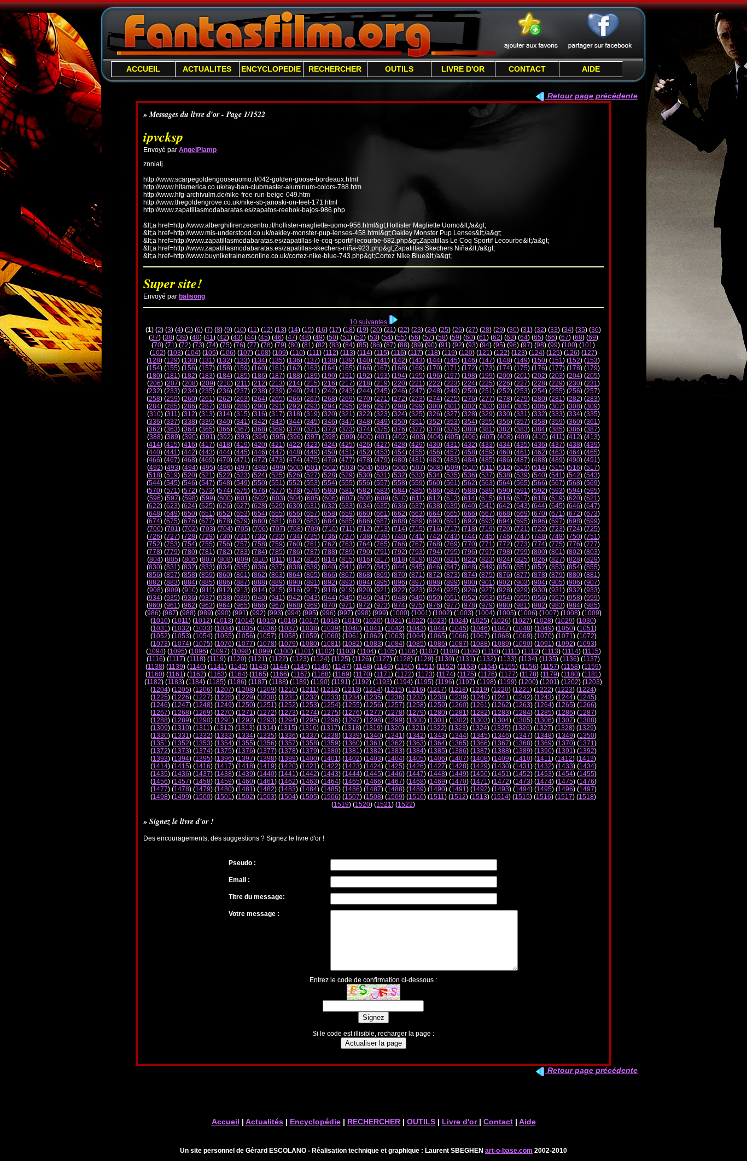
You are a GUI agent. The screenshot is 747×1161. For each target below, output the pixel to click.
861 (242, 575)
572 (189, 490)
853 (557, 567)
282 (574, 398)
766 (399, 544)
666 (469, 513)
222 (434, 383)
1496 (565, 789)
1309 (160, 728)
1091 (544, 643)
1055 (224, 636)
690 (434, 521)
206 (155, 383)
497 (242, 467)
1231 (288, 697)
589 (487, 490)
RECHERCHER (334, 69)
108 (263, 353)
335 (592, 414)
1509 (394, 797)
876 (504, 575)
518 (154, 475)
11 (253, 330)
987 (170, 613)
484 (469, 460)
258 (154, 398)
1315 (287, 728)
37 (155, 337)
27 (472, 330)
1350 (586, 735)
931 (557, 590)
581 (347, 490)
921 (382, 590)
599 (207, 498)
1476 (586, 781)
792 (399, 552)
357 (522, 421)
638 (434, 506)
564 (504, 483)
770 (469, 544)
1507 (352, 797)
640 (469, 506)
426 (364, 444)
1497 (586, 789)
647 (592, 506)
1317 (330, 728)
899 (452, 582)
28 (485, 330)
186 (259, 376)
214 (294, 383)
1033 (203, 628)
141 (382, 360)
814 (329, 559)
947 (382, 598)
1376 (245, 751)
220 (399, 383)
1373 (181, 751)
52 (360, 337)
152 (574, 360)
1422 (331, 766)
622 (154, 506)
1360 (352, 743)
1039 (331, 628)
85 (362, 345)
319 (312, 414)
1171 (383, 674)
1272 (267, 712)
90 (431, 345)
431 (452, 444)
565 (522, 483)
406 (470, 437)
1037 (288, 628)
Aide (527, 1121)
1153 (466, 666)
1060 (331, 636)
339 (207, 421)
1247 (181, 705)
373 (347, 429)
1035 (245, 628)
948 (399, 598)
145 (452, 360)
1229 (245, 697)
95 (499, 345)
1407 (458, 758)
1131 (465, 659)
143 (417, 360)
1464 (331, 781)
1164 (238, 674)
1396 (224, 758)
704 (225, 529)
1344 (458, 735)
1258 (416, 705)
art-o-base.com (509, 1150)
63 (510, 337)
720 (504, 529)
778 (154, 552)
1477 (160, 789)
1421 (309, 766)
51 (346, 337)
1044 (437, 628)
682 (294, 521)
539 (522, 475)
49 (319, 337)
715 (417, 529)
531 (382, 475)
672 (574, 513)
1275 (331, 712)
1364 (437, 743)
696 (539, 521)
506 (400, 467)
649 (172, 513)
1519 (341, 804)
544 (154, 483)
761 (312, 544)
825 (522, 559)
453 (382, 452)
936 (189, 598)
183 (207, 376)
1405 (416, 758)
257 (592, 391)
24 (431, 330)
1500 (203, 797)
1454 (565, 774)
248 (434, 391)
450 (329, 452)
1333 (224, 735)
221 (417, 383)
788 (329, 552)
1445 (373, 774)
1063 (394, 636)
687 (382, 521)
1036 (267, 628)
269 (347, 398)
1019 (351, 621)
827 (557, 559)
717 (452, 529)
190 (329, 376)
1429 (480, 766)
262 (224, 398)
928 (504, 590)
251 (487, 391)
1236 (394, 697)
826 (539, 559)
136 (294, 360)
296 (364, 406)
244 (364, 391)
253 (522, 391)
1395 (203, 758)
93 (472, 345)
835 (242, 567)
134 (259, 360)
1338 (331, 735)
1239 (458, 697)
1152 (446, 666)
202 (539, 376)
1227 (203, 697)
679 (242, 521)
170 (434, 368)
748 (539, 536)
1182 (154, 682)
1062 (373, 636)
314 (224, 414)
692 (469, 521)
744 (469, 536)
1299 (394, 720)
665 (452, 513)
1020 (373, 621)
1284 (522, 712)
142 (399, 360)
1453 (544, 774)
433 (487, 444)
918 (329, 590)
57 (428, 337)
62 (496, 337)
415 (172, 444)
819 (417, 559)
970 (329, 605)
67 (565, 337)
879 (557, 575)
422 (294, 444)
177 (557, 368)
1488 (394, 789)
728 (189, 536)
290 (259, 406)
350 (399, 421)
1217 (437, 689)
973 (382, 605)
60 (469, 337)
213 (277, 383)
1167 (300, 674)
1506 (331, 797)
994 (293, 613)
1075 (203, 643)
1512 (458, 797)
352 (434, 421)
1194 (403, 682)
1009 (591, 613)
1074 (181, 643)
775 (557, 544)
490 (574, 460)
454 (399, 452)
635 (382, 506)
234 (189, 391)
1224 (586, 689)
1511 (437, 797)
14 (294, 330)
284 (154, 406)
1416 (203, 766)
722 (539, 529)
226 (504, 383)
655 (277, 513)
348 (364, 421)
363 (172, 429)
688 (399, 521)
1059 (309, 636)
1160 (155, 674)
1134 (528, 659)
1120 (237, 659)
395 (277, 437)
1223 (565, 689)
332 (539, 414)
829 (592, 559)
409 (522, 437)
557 (382, 483)
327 (452, 414)
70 (157, 345)
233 (172, 391)
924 (434, 590)
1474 (544, 781)
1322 (437, 728)
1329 (586, 728)
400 (365, 437)
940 (259, 598)
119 (449, 353)
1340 (373, 735)
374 (364, 429)
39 (182, 337)
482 (434, 460)
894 (364, 582)
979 (487, 605)
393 (242, 437)
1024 (458, 621)
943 (312, 598)
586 (434, 490)
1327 (543, 728)
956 (539, 598)
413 (592, 437)
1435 (160, 774)
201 (522, 376)
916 (294, 590)
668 (504, 513)
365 (207, 429)
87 (390, 345)
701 (172, 529)
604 (295, 498)
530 (364, 475)
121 (484, 353)
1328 (565, 728)
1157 (549, 666)
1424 (373, 766)
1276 (352, 712)
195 (417, 376)
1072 (586, 636)
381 (487, 429)
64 (524, 337)
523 (242, 475)
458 (469, 452)
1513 (479, 797)
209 (207, 383)
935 (172, 598)
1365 (458, 743)
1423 (352, 766)
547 (207, 483)
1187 (257, 682)
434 (504, 444)
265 (277, 398)
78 (267, 345)
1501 (224, 797)
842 (364, 567)
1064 (416, 636)
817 (382, 559)
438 (574, 444)
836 (259, 567)
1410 (522, 758)
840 (329, 567)
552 (294, 483)
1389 (522, 751)
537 (487, 475)
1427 (437, 766)
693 (487, 521)
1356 (267, 743)
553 (312, 483)
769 (452, 544)
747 (522, 536)
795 (452, 552)
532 (399, 475)
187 (277, 376)
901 (487, 582)
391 (207, 437)
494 (190, 467)
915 (277, 590)
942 (294, 598)
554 (329, 483)
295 (347, 406)
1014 (245, 621)
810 (260, 559)
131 (207, 360)
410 (540, 437)
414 (154, 444)
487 (522, 460)
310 (155, 414)
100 (569, 345)
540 (539, 475)
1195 (424, 682)
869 (382, 575)
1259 (437, 705)
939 (242, 598)
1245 (586, 697)
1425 (394, 766)
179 (592, 368)
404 (435, 437)
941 (277, 598)
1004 (485, 613)
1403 (373, 758)
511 (487, 467)
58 (442, 337)
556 (364, 483)
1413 (586, 758)
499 (277, 467)
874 (469, 575)
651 (207, 513)
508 (435, 467)
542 (574, 475)
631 (312, 506)
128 (154, 360)
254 (539, 391)
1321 (415, 728)
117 (415, 353)
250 (469, 391)
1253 (309, 705)
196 (434, 376)
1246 (160, 705)
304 (504, 406)
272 (399, 398)
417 (207, 444)
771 (487, 544)
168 (399, 368)
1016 (287, 621)
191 (347, 376)
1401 (331, 758)
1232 (309, 697)
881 (592, 575)
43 (237, 337)
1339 (352, 735)
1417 (224, 766)
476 (329, 460)
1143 (259, 666)
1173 (425, 674)
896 (399, 582)
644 (539, 506)
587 (452, 490)
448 (294, 452)
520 (189, 475)
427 (382, 444)
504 (365, 467)
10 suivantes (368, 322)
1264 (544, 705)
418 (224, 444)
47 (291, 337)
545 (172, 483)
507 (417, 467)
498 (260, 467)
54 (387, 337)
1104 (366, 651)
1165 (259, 674)
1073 (160, 643)
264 (259, 398)
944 (329, 598)
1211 (309, 689)
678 (224, 521)
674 (154, 521)
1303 (480, 720)
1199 (507, 682)
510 (470, 467)
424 (329, 444)
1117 (176, 659)
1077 (245, 643)
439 (592, 444)
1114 (571, 651)
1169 (342, 674)
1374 (203, 751)
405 (452, 437)
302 (469, 406)
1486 (352, 789)
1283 (501, 712)
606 (330, 498)
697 (557, 521)
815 (347, 559)
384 (539, 429)
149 (522, 360)
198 (469, 376)
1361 (373, 743)
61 (483, 337)
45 (264, 337)
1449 (458, 774)
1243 (544, 697)
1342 (416, 735)
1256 (373, 705)
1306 (544, 720)
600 (225, 498)
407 (487, 437)
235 (207, 391)
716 (434, 529)
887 (242, 582)
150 (539, 360)
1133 (507, 659)
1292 (245, 720)
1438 (224, 774)
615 (487, 498)
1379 (309, 751)
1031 (160, 628)
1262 (501, 705)
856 (154, 575)
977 (452, 605)
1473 (522, 781)
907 (592, 582)
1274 (309, 712)
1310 (181, 728)
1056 (245, 636)
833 (207, 567)
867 (347, 575)
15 (308, 330)
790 (364, 552)
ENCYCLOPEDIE (271, 69)
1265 (565, 705)
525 (277, 475)
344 (294, 421)
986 (153, 613)
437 (557, 444)
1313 (245, 728)
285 (172, 406)
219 (382, 383)
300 (434, 406)
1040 (352, 628)
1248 (203, 705)
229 (557, 383)
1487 (373, 789)
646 (574, 506)
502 (330, 467)
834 (224, 567)
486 (504, 460)
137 (312, 360)
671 (557, 513)
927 (487, 590)
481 (417, 460)
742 (434, 536)
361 (592, 421)
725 (592, 529)
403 (417, 437)
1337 (309, 735)
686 (364, 521)
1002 (442, 613)
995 (310, 613)
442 (189, 452)
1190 (320, 682)
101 (587, 345)
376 (399, 429)
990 (223, 613)
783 (242, 552)
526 (294, 475)
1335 (267, 735)
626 (224, 506)
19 (362, 330)
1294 (288, 720)
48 (305, 337)
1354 (224, 743)
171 (452, 368)
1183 (174, 682)
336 (154, 421)
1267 (160, 712)
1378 (288, 751)
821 (452, 559)
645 (557, 506)
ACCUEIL (143, 69)
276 (469, 398)
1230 (267, 697)
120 (466, 353)
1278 (394, 712)
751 (592, 536)
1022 (415, 621)
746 (504, 536)
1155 (508, 666)
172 (469, 368)
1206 (203, 689)
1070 (544, 636)
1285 (544, 712)
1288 (160, 720)
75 (226, 345)
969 (312, 605)
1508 (373, 797)
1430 (501, 766)
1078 (267, 643)
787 (312, 552)
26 (458, 330)
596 (155, 498)
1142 (238, 666)
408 (505, 437)
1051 (586, 628)
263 (242, 398)
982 (539, 605)
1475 (565, 781)
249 (452, 391)
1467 (394, 781)
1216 (415, 689)
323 (382, 414)
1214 (373, 689)
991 (240, 613)
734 (294, 536)
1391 (565, 751)
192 (364, 376)
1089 (501, 643)
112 (330, 353)
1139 (175, 666)
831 (172, 567)
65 (537, 337)
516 (574, 467)
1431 (522, 766)
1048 (522, 628)
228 (539, 383)
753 (172, 544)
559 (417, 483)
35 (581, 330)
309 (592, 406)
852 (539, 567)
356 (504, 421)
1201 (549, 682)
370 (294, 429)
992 (258, 613)
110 (297, 353)
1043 (416, 628)
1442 (309, 774)
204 (574, 376)
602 (260, 498)
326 (434, 414)
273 (417, 398)
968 (294, 605)
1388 (501, 751)
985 (592, 605)
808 (225, 559)
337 (172, 421)
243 (347, 391)
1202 (571, 682)
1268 (181, 712)
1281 (458, 712)
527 (312, 475)
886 (224, 582)
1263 (522, 705)
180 (154, 376)
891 (312, 582)
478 (364, 460)
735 (312, 536)
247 (417, 391)
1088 (480, 643)
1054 (203, 636)
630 (294, 506)
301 (452, 406)
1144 (279, 666)
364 (189, 429)
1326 (522, 728)
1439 (245, 774)
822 (469, 559)
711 (347, 529)
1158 (570, 666)
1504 (288, 797)
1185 (216, 682)
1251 (267, 705)
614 (469, 498)
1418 (245, 766)
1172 (404, 674)
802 (574, 552)
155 (172, 368)
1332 (203, 735)
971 (347, 605)
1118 (196, 659)
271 (382, 398)
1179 (549, 674)
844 (399, 567)
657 (312, 513)
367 (242, 429)
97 (526, 345)
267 (312, 398)
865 (312, 575)
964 (224, 605)
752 (154, 544)
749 (557, 536)
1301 (437, 720)
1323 (458, 728)
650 (189, 513)
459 (487, 452)
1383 (394, 751)
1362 (394, 743)
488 (539, 460)
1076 (224, 643)
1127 (382, 659)
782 (224, 552)
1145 (300, 666)
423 (312, 444)
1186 (237, 682)
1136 (569, 659)
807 (207, 559)
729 (207, 536)
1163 (217, 674)
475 (312, 460)
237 (242, 391)
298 (399, 406)
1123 (299, 659)
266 (294, 398)
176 (539, 368)
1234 (352, 697)
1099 (262, 651)
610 (400, 498)
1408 (480, 758)
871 (417, 575)
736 (329, 536)
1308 (586, 720)
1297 (352, 720)
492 (155, 467)
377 (417, 429)
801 (557, 552)
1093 (586, 643)
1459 (224, 781)
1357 (288, 743)
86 (376, 345)
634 (364, 506)
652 (224, 513)
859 (207, 575)
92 (458, 345)
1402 (352, 758)
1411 (543, 758)
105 (210, 353)
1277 (373, 712)
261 (207, 398)
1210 (288, 689)
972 (364, 605)
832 (189, 567)
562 (469, 483)
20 (376, 330)
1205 (181, 689)
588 (469, 490)
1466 (373, 781)
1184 (195, 682)
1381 (352, 751)
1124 (320, 659)
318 (294, 414)
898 (434, 582)
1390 (544, 751)
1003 (463, 613)
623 (172, 506)
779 (172, 552)
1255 (352, 705)
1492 (480, 789)
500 (295, 467)
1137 (590, 659)
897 (417, 582)
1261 (480, 705)
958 (574, 598)
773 (522, 544)
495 (207, 467)
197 (452, 376)
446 (259, 452)
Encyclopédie (315, 1121)
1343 (437, 735)
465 (592, 452)
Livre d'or (460, 1121)
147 (487, 360)
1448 (437, 774)
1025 (479, 621)
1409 (501, 758)
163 (312, 368)
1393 (160, 758)
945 (347, 598)
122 (501, 353)
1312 (223, 728)
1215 (394, 689)
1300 (416, 720)
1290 (203, 720)
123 (519, 353)
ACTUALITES (207, 69)
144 (434, 360)
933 (592, 590)
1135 (548, 659)
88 (403, 345)
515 (557, 467)
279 (522, 398)
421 (277, 444)
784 (259, 552)
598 (190, 498)
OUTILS (399, 69)
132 (224, 360)
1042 (394, 628)
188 (294, 376)
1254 (331, 705)
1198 (486, 682)
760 (294, 544)
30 (513, 330)
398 (330, 437)
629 (277, 506)
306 (539, 406)
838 (294, 567)
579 (312, 490)
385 (557, 429)
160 (259, 368)
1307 (565, 720)
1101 (304, 651)
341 (242, 421)
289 (242, 406)
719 (487, 529)
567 (557, 483)
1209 (267, 689)
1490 (437, 789)
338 (189, 421)
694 (504, 521)
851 (522, 567)
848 (469, 567)
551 (277, 483)
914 (259, 590)
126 (571, 353)
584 (399, 490)
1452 (522, 774)
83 (335, 345)
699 (592, 521)
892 (329, 582)
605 (312, 498)
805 (172, 559)
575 (242, 490)
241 (312, 391)
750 (574, 536)
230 (574, 383)
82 (321, 345)
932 (574, 590)
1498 (160, 797)
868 (364, 575)
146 (469, 360)
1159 (591, 666)
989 (205, 613)
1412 (565, 758)
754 (189, 544)
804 (155, 559)
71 (171, 345)
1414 (160, 766)
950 (434, 598)
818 (399, 559)
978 (469, 605)
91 (444, 345)
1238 (437, 697)
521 (207, 475)
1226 (181, 697)
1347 (522, 735)
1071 (565, 636)
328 (469, 414)
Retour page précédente (591, 95)
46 (278, 337)
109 (280, 353)
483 (452, 460)
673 (592, 513)
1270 (224, 712)
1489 (416, 789)
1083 (373, 643)
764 (364, 544)
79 (280, 345)
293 (312, 406)
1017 (309, 621)
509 (452, 467)
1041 (373, 628)
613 (452, 498)
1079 (288, 643)
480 (399, 460)
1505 (309, 797)
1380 (331, 751)
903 (522, 582)
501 (312, 467)
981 (522, 605)
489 (557, 460)
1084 (394, 643)
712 (364, 529)
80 (294, 345)
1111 (511, 651)
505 (382, 467)
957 (557, 598)
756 (224, 544)
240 (294, 391)
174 (504, 368)
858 (189, 575)
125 (554, 353)
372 (329, 429)
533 (417, 475)
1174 (446, 674)
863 (277, 575)
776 (574, 544)
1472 (501, 781)
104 (193, 353)
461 (522, 452)
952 (469, 598)
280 (539, 398)
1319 (373, 728)
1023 (437, 621)
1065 (437, 636)
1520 (362, 804)
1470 (458, 781)
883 (172, 582)
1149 (383, 666)
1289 (181, 720)
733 (277, 536)
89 (417, 345)
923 (417, 590)
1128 (403, 659)
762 (329, 544)
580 (329, 490)
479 (382, 460)
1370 (565, 743)
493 (172, 467)
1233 (331, 697)
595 (592, 490)
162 (294, 368)
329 (487, 414)
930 (539, 590)
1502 (245, 797)
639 (452, 506)
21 (390, 330)
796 (469, 552)
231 (592, 383)
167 (382, 368)
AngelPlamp (198, 150)
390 (190, 437)
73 (198, 345)
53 (373, 337)
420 (259, 444)
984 (574, 605)
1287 (586, 712)
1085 (416, 643)
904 (539, 582)
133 (242, 360)
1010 (160, 621)
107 (245, 353)
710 (330, 529)
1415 (181, 766)
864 (294, 575)
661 (382, 513)
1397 (245, 758)
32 (540, 330)
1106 (408, 651)
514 (539, 467)
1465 (352, 781)
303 (487, 406)
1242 (522, 697)
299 (417, 406)
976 (434, 605)
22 (403, 330)
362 (154, 429)
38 (168, 337)
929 (522, 590)
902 (504, 582)
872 (434, 575)
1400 (309, 758)
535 (452, 475)
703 (207, 529)
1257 (394, 705)
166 (364, 368)
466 (154, 460)
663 (417, 513)
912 (224, 590)
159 (242, 368)
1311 (202, 728)
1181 (591, 674)
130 (189, 360)
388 (155, 437)
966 (259, 605)
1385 (437, 751)
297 (382, 406)
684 (329, 521)
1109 (470, 651)
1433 (565, 766)
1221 (522, 689)
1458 (203, 781)
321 (347, 414)
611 (417, 498)
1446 (394, 774)
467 (172, 460)
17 (335, 330)
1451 (501, 774)
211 (242, 383)
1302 (458, 720)
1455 (586, 774)
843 (382, 567)
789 (347, 552)
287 (207, 406)
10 (240, 330)
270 (364, 398)
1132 (486, 659)
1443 (331, 774)
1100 (283, 651)
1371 (586, 743)
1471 (480, 781)
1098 (241, 651)
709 (312, 529)
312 (189, 414)
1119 (216, 659)
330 (504, 414)
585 (417, 490)
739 (382, 536)
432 (469, 444)
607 (347, 498)
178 (574, 368)
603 (277, 498)
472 (259, 460)
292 (294, 406)
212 (259, 383)
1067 (480, 636)
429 (417, 444)
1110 (491, 651)
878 (539, 575)
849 (487, 567)
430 (434, 444)
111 (314, 353)
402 (400, 437)
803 (592, 552)
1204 (160, 689)
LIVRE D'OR (463, 69)
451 (347, 452)
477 (347, 460)
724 (574, 529)
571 (172, 490)
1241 (501, 697)
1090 (522, 643)
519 (172, 475)
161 (277, 368)
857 (172, 575)
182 (189, 376)
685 (347, 521)
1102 (325, 651)
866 (329, 575)
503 (347, 467)
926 (469, 590)
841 (347, 567)
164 (329, 368)
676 (189, 521)
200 (504, 376)
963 (207, 605)
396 (295, 437)
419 (242, 444)
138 (329, 360)
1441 (288, 774)
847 (452, 567)
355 (487, 421)
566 (539, 483)
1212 (330, 689)
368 (259, 429)
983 (557, 605)
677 (207, 521)
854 (574, 567)
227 (522, 383)
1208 (245, 689)
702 (190, 529)
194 (399, 376)
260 (189, 398)
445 (242, 452)
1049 (544, 628)
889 (277, 582)
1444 (352, 774)
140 (364, 360)
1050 (565, 628)
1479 (203, 789)
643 (522, 506)
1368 (522, 743)
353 (452, 421)
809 (242, 559)
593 (557, 490)
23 (417, 330)
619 (557, 498)
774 (539, 544)
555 (347, 483)
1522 (405, 804)
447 (277, 452)
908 (155, 590)
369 (277, 429)
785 (277, 552)
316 (259, 414)
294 (329, 406)
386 (574, 429)
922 (399, 590)
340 (224, 421)
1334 (245, 735)
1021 (394, 621)
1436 (181, 774)
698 (574, 521)
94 (485, 345)
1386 (458, 751)
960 (154, 605)
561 (452, 483)
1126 (361, 659)
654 (259, 513)
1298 (373, 720)
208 (190, 383)
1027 (522, 621)
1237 (416, 697)
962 (189, 605)
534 (434, 475)
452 (364, 452)
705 (242, 529)
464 (574, 452)
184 (224, 376)
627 (242, 506)
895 (382, 582)
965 (242, 605)
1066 (458, 636)
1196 (444, 682)
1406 (437, 758)
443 (207, 452)
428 (399, 444)
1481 (245, 789)
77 (253, 345)
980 (504, 605)
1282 (480, 712)
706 (260, 529)
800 (539, 552)
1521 (384, 804)
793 (417, 552)
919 (347, 590)
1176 (487, 674)
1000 (399, 613)
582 (364, 490)
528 (329, 475)
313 (207, 414)
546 (189, 483)
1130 (444, 659)
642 (504, 506)
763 (347, 544)
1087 (458, 643)
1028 (543, 621)
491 (592, 460)
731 (242, 536)
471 (242, 460)
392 (225, 437)
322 (364, 414)
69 (592, 337)
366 (224, 429)
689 (417, 521)
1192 (361, 682)
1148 (362, 666)
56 (414, 337)
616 (504, 498)
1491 (458, 789)
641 (487, 506)
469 (207, 460)
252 (504, 391)
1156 (529, 666)
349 (382, 421)
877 (522, 575)
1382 (373, 751)
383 (522, 429)
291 (277, 406)
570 (154, 490)
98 (540, 345)
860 (224, 575)
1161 (175, 674)
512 (504, 467)
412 (574, 437)
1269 (203, 712)
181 (172, 376)
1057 (267, 636)
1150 (404, 666)
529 (347, 475)
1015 (266, 621)
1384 (416, 751)
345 (312, 421)
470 (224, 460)
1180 (570, 674)
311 (172, 414)
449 (312, 452)
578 (294, 490)
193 (382, 376)
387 (592, 429)
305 (522, 406)
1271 (245, 712)
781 (207, 552)
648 (154, 513)
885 (207, 582)
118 (432, 353)
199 (487, 376)
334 (574, 414)
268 (329, 398)
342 (259, 421)
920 (364, 590)
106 (228, 353)
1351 (160, 743)
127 (589, 353)
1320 (394, 728)
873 (452, 575)
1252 (288, 705)
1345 (480, 735)
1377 (267, 751)
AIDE (591, 69)
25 (444, 330)
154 (154, 368)
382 (504, 429)
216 (329, 383)
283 (592, 398)
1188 (278, 682)
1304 (501, 720)
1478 (181, 789)
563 (487, 483)
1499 (181, 797)
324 (399, 414)
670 (539, 513)
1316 (309, 728)
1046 (480, 628)
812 (294, 559)
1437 (203, 774)
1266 (586, 705)
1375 (224, 751)
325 (417, 414)
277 (487, 398)
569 (592, 483)
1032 (181, 628)
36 (595, 330)
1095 (177, 651)
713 (382, 529)
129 (172, 360)
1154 (487, 666)
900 (469, 582)
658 (329, 513)
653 (242, 513)
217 (347, 383)
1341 (394, 735)
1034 (224, 628)
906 (574, 582)
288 (224, 406)
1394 (181, 758)
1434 (586, 766)
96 (513, 345)
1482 (267, 789)
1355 (245, 743)
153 (592, 360)
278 (504, 398)
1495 (544, 789)
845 (417, 567)
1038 (309, 628)
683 (312, 521)
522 (224, 475)
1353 (203, 743)
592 (539, 490)
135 (277, 360)
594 (574, 490)
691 (452, 521)
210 (225, 383)
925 (452, 590)
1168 (321, 674)
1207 (224, 689)
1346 (501, 735)
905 (557, 582)
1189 (299, 682)
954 (504, 598)
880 (574, 575)
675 (172, 521)
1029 (565, 621)
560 (434, 483)
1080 (309, 643)
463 (557, 452)
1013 (223, 621)
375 (382, 429)
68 (578, 337)
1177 (508, 674)
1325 (501, 728)
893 (347, 582)
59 (455, 337)
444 (224, 452)
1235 (373, 697)
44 (250, 337)
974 (399, 605)
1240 (480, 697)
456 (434, 452)
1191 (341, 682)
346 (329, 421)
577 (277, 490)
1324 (479, 728)
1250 (245, 705)
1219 (479, 689)
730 (224, 536)
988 (188, 613)
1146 (321, 666)
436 (539, 444)
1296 (331, 720)
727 (172, 536)
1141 (217, 666)
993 (275, 613)
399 (347, 437)
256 (574, 391)
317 (277, 414)
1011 (181, 621)
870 (399, 575)
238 (259, 391)
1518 (586, 797)
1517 (565, 797)
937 (207, 598)
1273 (288, 712)
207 (172, 383)
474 (294, 460)
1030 (586, 621)
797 (487, 552)
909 (172, 590)
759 (277, 544)
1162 (196, 674)
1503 (267, 797)
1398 (267, 758)
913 (242, 590)
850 (504, 567)
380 (469, 429)
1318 (351, 728)
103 (175, 353)
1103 (346, 651)
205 (592, 376)
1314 (266, 728)
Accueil (226, 1121)
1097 (219, 651)
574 (224, 490)
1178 (529, 674)
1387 (480, 751)
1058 (288, 636)
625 (207, 506)
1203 (592, 682)
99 (554, 345)
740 (399, 536)
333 (557, 414)
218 (364, 383)
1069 (522, 636)
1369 (544, 743)
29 (499, 330)
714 (399, 529)
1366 (480, 743)
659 (347, 513)
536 (469, 475)
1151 (425, 666)
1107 (429, 651)
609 (382, 498)
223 (452, 383)
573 (207, 490)
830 (154, 567)
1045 (458, 628)
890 (294, 582)
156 (189, 368)
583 (382, 490)
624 (189, 506)
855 (592, 567)
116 (398, 353)
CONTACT (527, 69)
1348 (544, 735)
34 (567, 330)
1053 (181, 636)
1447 (416, 774)
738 (364, 536)
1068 (501, 636)
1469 (437, 781)
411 (557, 437)
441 (172, 452)
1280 (437, 712)
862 (259, 575)
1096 (198, 651)
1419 (267, 766)
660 (364, 513)
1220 (501, 689)
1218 (458, 689)
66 (551, 337)
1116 (156, 659)
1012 (202, 621)
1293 (267, 720)
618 (539, 498)
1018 (330, 621)
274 (434, 398)
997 (345, 613)
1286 (565, 712)
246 (399, 391)
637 (417, 506)
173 (487, 368)
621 (592, 498)
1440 (267, 774)
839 (312, 567)
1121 (257, 659)
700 (155, 529)
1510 (416, 797)
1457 (181, 781)
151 (557, 360)
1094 (156, 651)
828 (574, 559)
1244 (565, 697)
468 (189, 460)
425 (347, 444)
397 (312, 437)
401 (382, 437)
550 (259, 483)
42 (223, 337)
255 (557, 391)
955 (522, 598)
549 (242, 483)
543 (592, 475)
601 (242, 498)
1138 (155, 666)
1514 (501, 797)
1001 (421, 613)
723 (557, 529)
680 (259, 521)
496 (225, 467)
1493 (501, 789)
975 (417, 605)
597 (172, 498)
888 (259, 582)
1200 (528, 682)
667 (487, 513)
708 (295, 529)
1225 (160, 697)
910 (190, 590)
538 (504, 475)
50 (332, 337)
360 (574, 421)
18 (349, 330)
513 (522, 467)
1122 (278, 659)
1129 (424, 659)
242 (329, 391)
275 (452, 398)
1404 (394, 758)
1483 (288, 789)
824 (504, 559)
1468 (416, 781)
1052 (160, 636)
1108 (449, 651)
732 (259, 536)
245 (382, 391)
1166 (279, 674)
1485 (331, 789)
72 (185, 345)
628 (259, 506)
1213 (351, 689)
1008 (570, 613)
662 (399, 513)
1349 (565, 735)
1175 (466, 674)
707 (277, 529)
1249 (224, 705)
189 (312, 376)
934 (154, 598)
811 (277, 559)
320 (329, 414)
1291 (224, 720)
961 (172, 605)
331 (522, 414)
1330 (160, 735)
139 (347, 360)
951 (452, 598)
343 (277, 421)
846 (434, 567)
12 (267, 330)
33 (554, 330)
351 (417, 421)
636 (399, 506)
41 (209, 337)
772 (504, 544)
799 (522, 552)
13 (280, 330)
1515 (522, 797)
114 (364, 353)
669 (522, 513)
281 (557, 398)
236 (224, 391)
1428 (458, 766)
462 (539, 452)
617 (522, 498)
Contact (498, 1121)
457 (452, 452)
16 (321, 330)
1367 (501, 743)
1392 (586, 751)
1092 (565, 643)
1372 (160, 751)
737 (347, 536)
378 (434, 429)
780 (189, 552)
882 (154, 582)
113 (347, 353)
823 (487, 559)
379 (452, 429)
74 (212, 345)
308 (574, 406)
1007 (549, 613)
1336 (288, 735)
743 (452, 536)
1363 (416, 743)
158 (224, 368)
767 (417, 544)
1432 (544, 766)
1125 (341, 659)
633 (347, 506)
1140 (196, 666)
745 (487, 536)
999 (380, 613)
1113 (551, 651)
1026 (501, 621)
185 (242, 376)
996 (328, 613)
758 (259, 544)
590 (504, 490)
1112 (531, 651)
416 (189, 444)
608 (365, 498)
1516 (543, 797)
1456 (160, 781)
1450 (480, 774)
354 (469, 421)
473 (277, 460)
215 (312, 383)
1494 (522, 789)
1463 (309, 781)
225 (487, 383)
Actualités (264, 1121)
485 (487, 460)
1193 (382, 682)
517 (592, 467)
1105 (387, 651)
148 (504, 360)
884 (189, 582)
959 (592, 598)
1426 (416, 766)
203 (557, 376)
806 (190, 559)
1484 (309, 789)
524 (259, 475)
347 (347, 421)
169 (417, 368)
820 (434, 559)
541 (557, 475)
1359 (331, 743)
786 (294, 552)
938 (224, 598)
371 (312, 429)
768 (434, 544)
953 (487, 598)
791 (382, 552)
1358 (309, 743)
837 (277, 567)
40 (196, 337)
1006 (527, 613)
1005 (506, 613)
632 (329, 506)
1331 (181, 735)
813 (312, 559)
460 (504, 452)
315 (242, 414)
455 (417, 452)
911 (207, 590)
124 (536, 353)
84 (349, 345)
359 (557, 421)
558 (399, 483)
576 (259, 490)
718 (469, 529)
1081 (331, 643)
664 (434, 513)
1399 (288, 758)
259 (172, 398)
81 (308, 345)
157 (207, 368)
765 (382, 544)
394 (260, 437)
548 (224, 483)
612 (434, 498)
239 (277, 391)
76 (239, 345)
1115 (592, 651)
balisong (192, 296)
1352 (181, 743)
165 (347, 368)
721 (522, 529)
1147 (342, 666)
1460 (245, 781)
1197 (465, 682)
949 (417, 598)
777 (592, 544)
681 (277, 521)
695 (522, 521)
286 (189, 406)
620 (574, 498)
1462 (288, 781)
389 (172, 437)
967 (277, 605)
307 (557, 406)
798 (504, 552)
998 (363, 613)
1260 (458, 705)
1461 (267, 781)
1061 (352, 636)
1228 (224, 697)
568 (574, 483)
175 (522, 368)
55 (401, 337)
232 (154, 391)
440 (154, 452)
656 (294, 513)
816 (364, 559)
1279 (416, 712)
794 (434, 552)
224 (469, 383)
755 (207, 544)
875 (487, 575)
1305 (522, 720)
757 (242, 544)
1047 (501, 628)
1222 (543, 689)
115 (381, 353)
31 (526, 330)
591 (522, 490)
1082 (352, 643)
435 (522, 444)
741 (417, 536)
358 (539, 421)
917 (312, 590)
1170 (362, 674)
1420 (288, 766)
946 (364, 598)
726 (154, 536)
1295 (309, 720)
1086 (437, 643)
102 (158, 353)
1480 (224, 789)
